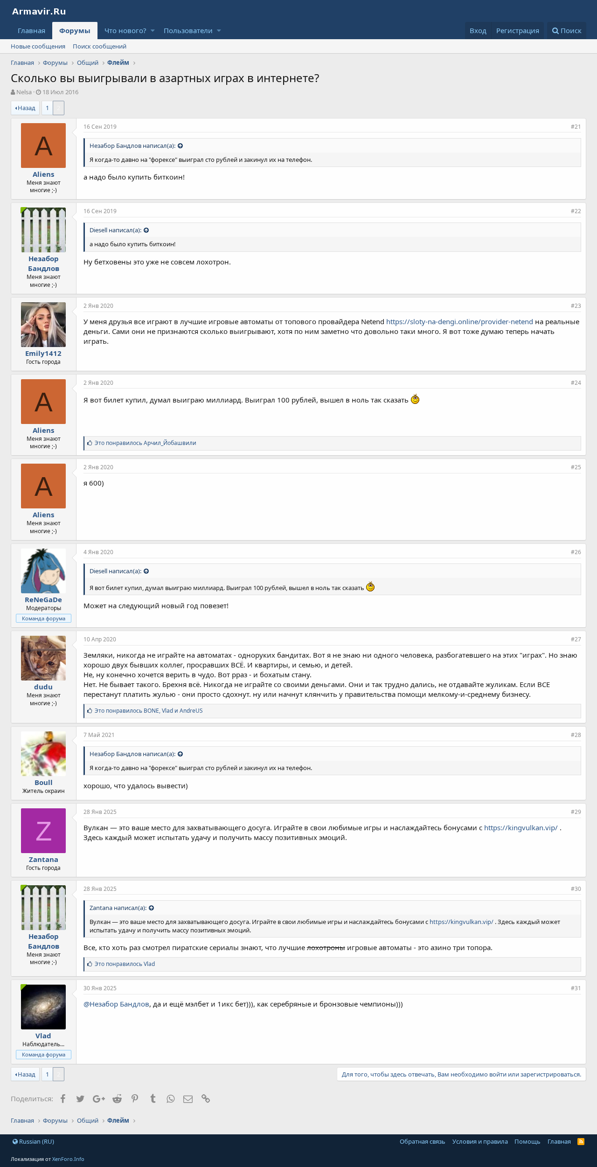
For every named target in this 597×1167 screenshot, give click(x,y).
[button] (152, 30)
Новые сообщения (38, 46)
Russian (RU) (36, 1141)
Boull (44, 782)
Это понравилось (145, 443)
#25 (576, 467)
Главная (31, 30)
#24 (576, 383)
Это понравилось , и (149, 711)
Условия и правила (480, 1141)
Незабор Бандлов (43, 263)
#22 (576, 211)
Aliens (43, 174)
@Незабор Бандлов (116, 1003)
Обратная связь (422, 1141)
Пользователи (188, 30)
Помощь (527, 1141)
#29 (576, 812)
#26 (576, 552)
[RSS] (581, 1141)
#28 (576, 735)
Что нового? (125, 30)
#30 (576, 889)
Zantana (43, 859)
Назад (26, 108)
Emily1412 (43, 353)
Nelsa (24, 92)
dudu (43, 686)
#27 (576, 639)
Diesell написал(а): (115, 230)
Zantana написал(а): (118, 907)
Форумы (74, 30)
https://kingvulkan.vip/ (521, 827)
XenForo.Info (68, 1158)
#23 (576, 306)
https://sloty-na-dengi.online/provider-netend (459, 321)
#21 (576, 127)
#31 (576, 988)
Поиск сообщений (99, 46)
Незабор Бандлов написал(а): (132, 145)
